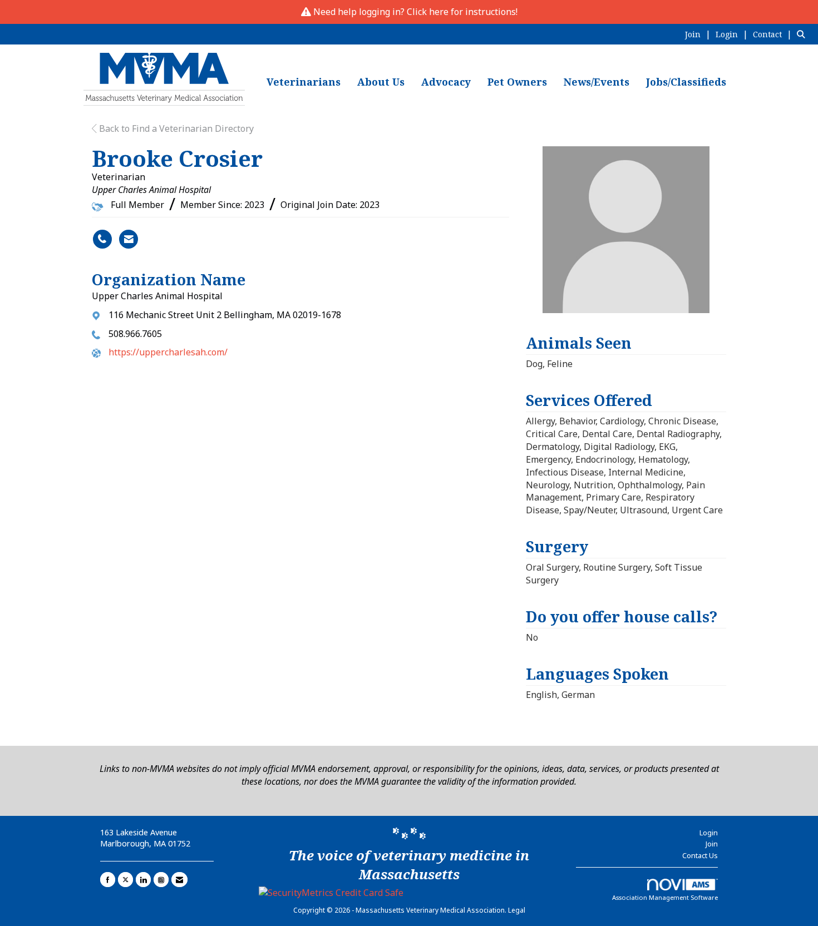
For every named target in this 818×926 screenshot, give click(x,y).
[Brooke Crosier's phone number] (102, 239)
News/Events (596, 81)
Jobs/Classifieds (686, 81)
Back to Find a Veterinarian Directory (175, 128)
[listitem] (699, 34)
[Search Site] (803, 34)
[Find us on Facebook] (107, 879)
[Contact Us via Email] (179, 879)
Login (708, 833)
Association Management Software (665, 897)
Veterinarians (304, 81)
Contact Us (700, 855)
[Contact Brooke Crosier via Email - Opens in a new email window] (128, 239)
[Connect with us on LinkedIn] (143, 879)
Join (712, 844)
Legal (516, 910)
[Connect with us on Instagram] (161, 879)
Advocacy (446, 81)
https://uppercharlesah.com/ (168, 352)
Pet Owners (517, 81)
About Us (381, 81)
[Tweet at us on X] (125, 879)
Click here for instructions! (462, 12)
